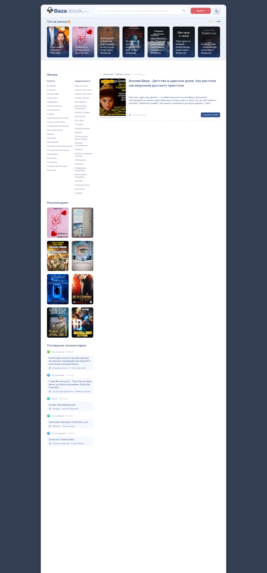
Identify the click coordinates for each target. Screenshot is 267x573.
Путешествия (82, 185)
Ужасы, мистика (83, 90)
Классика (52, 98)
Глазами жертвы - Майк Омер (68, 443)
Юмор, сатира (82, 112)
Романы (51, 90)
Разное (79, 149)
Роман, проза (82, 98)
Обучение (80, 160)
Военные (52, 158)
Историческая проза (58, 150)
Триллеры (52, 154)
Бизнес (78, 132)
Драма (50, 134)
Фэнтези (51, 170)
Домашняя (52, 142)
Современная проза (58, 126)
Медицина (52, 102)
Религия (79, 164)
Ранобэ (79, 181)
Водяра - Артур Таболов (65, 409)
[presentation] (211, 21)
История (79, 120)
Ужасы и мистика (56, 122)
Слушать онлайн (210, 115)
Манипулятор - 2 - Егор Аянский (69, 368)
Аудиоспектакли (83, 94)
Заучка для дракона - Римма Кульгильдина (72, 391)
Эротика (51, 138)
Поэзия (79, 124)
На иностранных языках (83, 154)
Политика (52, 162)
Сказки (50, 114)
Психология (53, 110)
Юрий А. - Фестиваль (63, 426)
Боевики (51, 86)
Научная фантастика (58, 118)
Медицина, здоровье (80, 169)
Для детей (80, 116)
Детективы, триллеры (81, 107)
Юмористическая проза (59, 146)
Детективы (53, 94)
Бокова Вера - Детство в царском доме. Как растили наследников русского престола (172, 83)
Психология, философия (81, 137)
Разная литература (57, 166)
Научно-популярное (81, 144)
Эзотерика (80, 102)
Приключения (82, 128)
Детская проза (55, 130)
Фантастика (81, 86)
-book (71, 11)
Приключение (54, 106)
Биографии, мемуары (81, 175)
